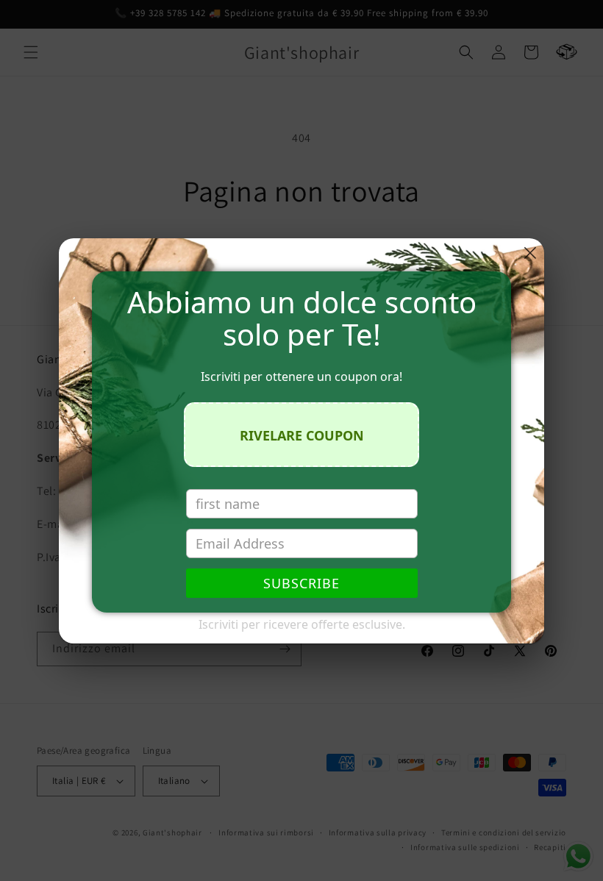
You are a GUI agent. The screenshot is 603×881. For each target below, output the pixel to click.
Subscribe (301, 583)
